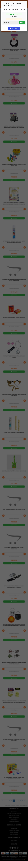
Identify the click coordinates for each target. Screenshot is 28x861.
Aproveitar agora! (14, 28)
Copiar (22, 22)
